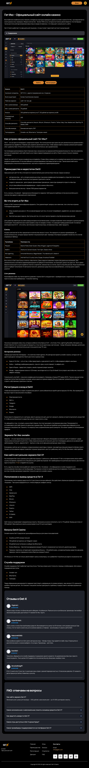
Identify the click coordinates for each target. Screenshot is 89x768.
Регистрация (34, 751)
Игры (44, 744)
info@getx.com (58, 750)
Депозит (33, 754)
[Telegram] (55, 756)
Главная (33, 744)
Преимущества (35, 747)
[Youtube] (66, 756)
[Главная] (9, 3)
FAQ (43, 754)
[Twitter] (71, 756)
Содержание (12, 33)
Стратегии (45, 751)
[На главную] (14, 745)
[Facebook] (60, 756)
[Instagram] (76, 756)
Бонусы (44, 747)
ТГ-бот (18, 463)
